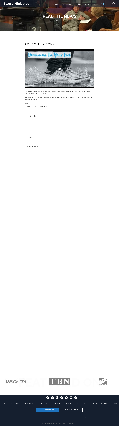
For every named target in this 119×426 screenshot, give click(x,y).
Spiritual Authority (44, 106)
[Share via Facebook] (26, 116)
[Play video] (59, 68)
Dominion (28, 106)
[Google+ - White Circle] (57, 397)
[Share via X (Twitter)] (30, 116)
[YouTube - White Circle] (71, 397)
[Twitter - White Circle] (66, 397)
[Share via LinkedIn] (35, 116)
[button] (56, 4)
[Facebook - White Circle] (47, 397)
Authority (34, 106)
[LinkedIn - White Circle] (75, 397)
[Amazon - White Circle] (61, 397)
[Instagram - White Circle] (52, 397)
